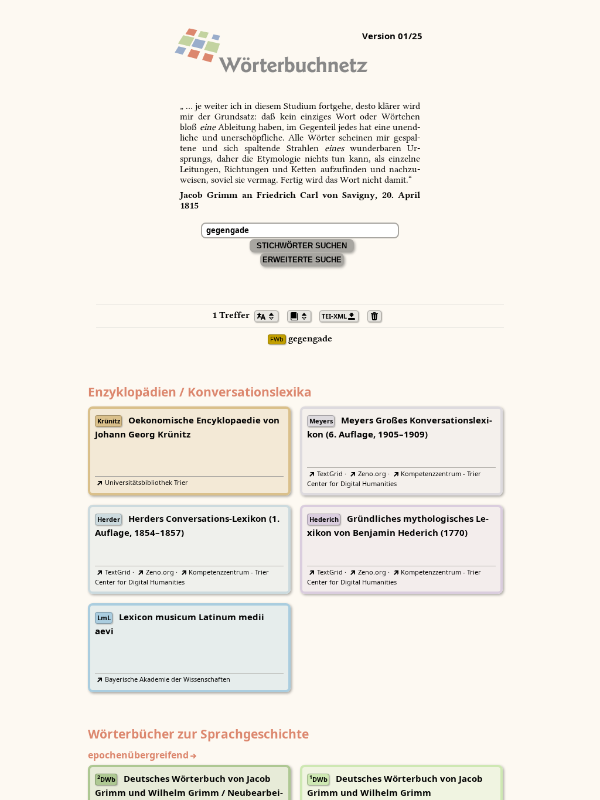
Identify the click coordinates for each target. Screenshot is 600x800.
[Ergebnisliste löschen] (377, 315)
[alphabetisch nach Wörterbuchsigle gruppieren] (302, 315)
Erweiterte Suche (302, 259)
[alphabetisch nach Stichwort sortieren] (269, 315)
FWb (277, 339)
